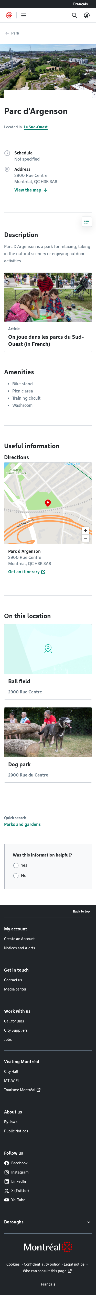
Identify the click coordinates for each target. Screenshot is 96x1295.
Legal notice (74, 1264)
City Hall (11, 1071)
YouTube (18, 1200)
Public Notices (16, 1131)
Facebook (19, 1163)
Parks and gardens (22, 824)
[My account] (87, 15)
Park (15, 33)
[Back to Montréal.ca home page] (9, 15)
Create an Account (19, 939)
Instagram (19, 1172)
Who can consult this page (45, 1271)
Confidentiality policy (42, 1264)
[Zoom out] (85, 538)
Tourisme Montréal (19, 1090)
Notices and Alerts (19, 948)
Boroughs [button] (14, 1222)
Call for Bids (14, 1021)
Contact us (13, 980)
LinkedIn (18, 1181)
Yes (24, 865)
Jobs (8, 1040)
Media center (15, 989)
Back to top (81, 911)
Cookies (13, 1264)
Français (80, 4)
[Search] (74, 15)
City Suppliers (16, 1030)
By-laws (10, 1122)
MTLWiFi (11, 1081)
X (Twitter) (20, 1191)
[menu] (24, 15)
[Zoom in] (85, 530)
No (23, 875)
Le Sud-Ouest (36, 127)
